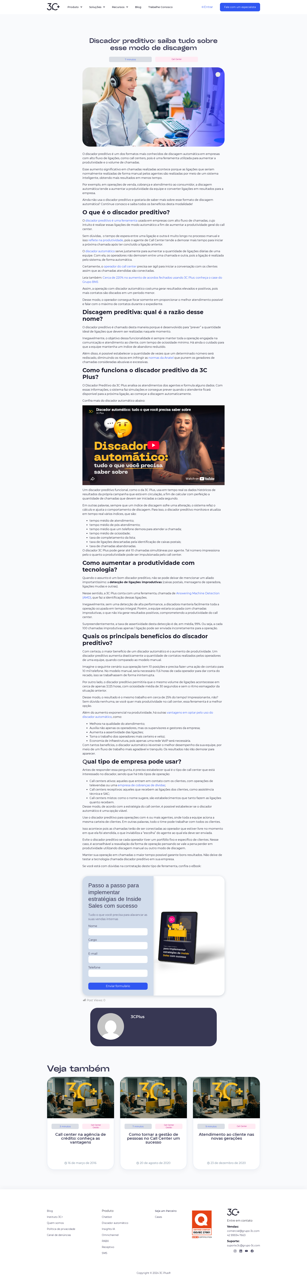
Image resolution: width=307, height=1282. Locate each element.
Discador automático (115, 1223)
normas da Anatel (161, 357)
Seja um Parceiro (166, 1211)
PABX (105, 1241)
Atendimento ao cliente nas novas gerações (226, 1136)
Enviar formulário (118, 986)
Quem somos (55, 1223)
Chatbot (107, 1217)
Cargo (92, 940)
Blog (50, 1211)
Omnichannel (110, 1235)
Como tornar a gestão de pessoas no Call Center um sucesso (153, 1138)
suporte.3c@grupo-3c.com (243, 1245)
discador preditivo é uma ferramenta (111, 220)
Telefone (94, 967)
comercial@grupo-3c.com (243, 1231)
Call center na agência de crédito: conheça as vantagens (80, 1138)
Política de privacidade (61, 1229)
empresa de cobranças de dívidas (141, 785)
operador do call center (120, 266)
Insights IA (108, 1229)
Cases (158, 1217)
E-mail (92, 953)
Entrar (208, 7)
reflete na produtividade (105, 240)
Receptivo (108, 1247)
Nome (92, 926)
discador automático (100, 251)
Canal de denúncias (59, 1235)
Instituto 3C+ (55, 1217)
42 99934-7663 (236, 1235)
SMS (104, 1253)
